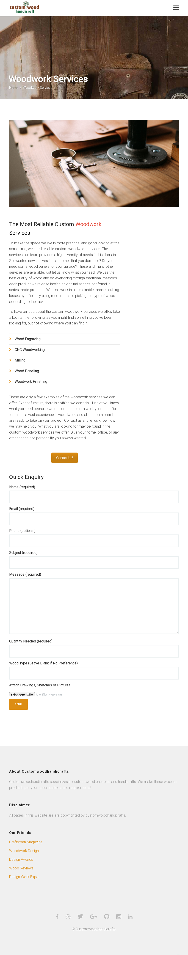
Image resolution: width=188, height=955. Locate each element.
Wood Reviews (21, 868)
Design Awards (21, 859)
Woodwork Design (24, 851)
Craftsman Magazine (25, 842)
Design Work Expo (24, 877)
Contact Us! (64, 458)
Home (13, 87)
